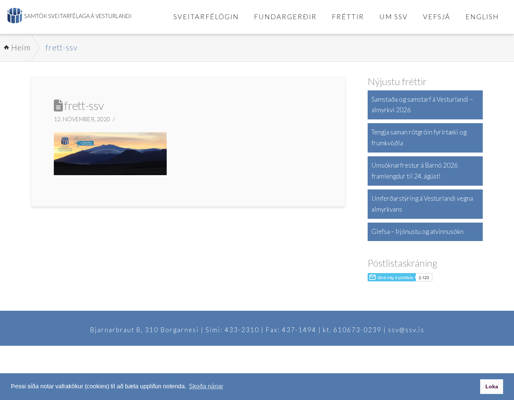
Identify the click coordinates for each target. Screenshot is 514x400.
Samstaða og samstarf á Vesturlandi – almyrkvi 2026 (422, 104)
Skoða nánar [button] (206, 386)
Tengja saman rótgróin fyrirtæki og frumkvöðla (419, 137)
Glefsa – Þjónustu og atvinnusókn (417, 231)
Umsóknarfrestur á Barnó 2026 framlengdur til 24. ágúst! (414, 170)
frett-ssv (62, 47)
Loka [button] (491, 386)
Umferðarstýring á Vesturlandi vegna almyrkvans (422, 203)
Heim (20, 47)
